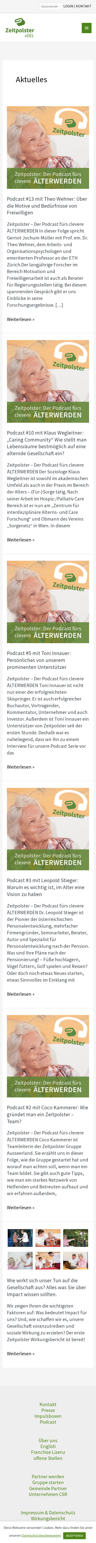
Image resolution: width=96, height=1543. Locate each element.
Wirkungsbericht (48, 1518)
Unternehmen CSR (48, 1494)
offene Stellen (48, 1458)
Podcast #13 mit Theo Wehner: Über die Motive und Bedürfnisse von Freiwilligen (47, 206)
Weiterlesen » (20, 319)
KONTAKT (84, 6)
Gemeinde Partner (48, 1488)
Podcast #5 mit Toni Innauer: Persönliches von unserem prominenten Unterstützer (39, 660)
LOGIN (68, 6)
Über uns (48, 1440)
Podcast (48, 1422)
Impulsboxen (48, 1416)
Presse (48, 1410)
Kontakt (48, 1404)
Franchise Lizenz (48, 1452)
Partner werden (48, 1476)
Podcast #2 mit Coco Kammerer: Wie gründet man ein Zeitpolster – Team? (47, 1114)
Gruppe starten (48, 1482)
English (48, 1446)
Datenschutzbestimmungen (41, 1535)
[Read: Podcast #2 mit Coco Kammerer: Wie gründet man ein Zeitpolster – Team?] (48, 1055)
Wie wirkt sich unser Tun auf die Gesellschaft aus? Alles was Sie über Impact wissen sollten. (46, 1287)
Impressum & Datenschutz (48, 1512)
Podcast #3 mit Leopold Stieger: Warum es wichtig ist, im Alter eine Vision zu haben (45, 887)
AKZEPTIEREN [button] (74, 1536)
